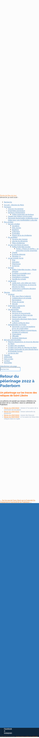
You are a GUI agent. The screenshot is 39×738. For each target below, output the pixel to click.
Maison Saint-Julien (19, 317)
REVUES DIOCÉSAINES (12, 340)
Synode (11, 268)
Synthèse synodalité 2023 (21, 273)
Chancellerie (16, 334)
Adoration (15, 262)
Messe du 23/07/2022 (11, 408)
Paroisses (7, 207)
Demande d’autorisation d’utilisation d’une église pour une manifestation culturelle (23, 219)
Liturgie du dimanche (20, 241)
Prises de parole (18, 302)
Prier (13, 260)
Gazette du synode (19, 279)
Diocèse (7, 292)
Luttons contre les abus (20, 323)
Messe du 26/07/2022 (11, 417)
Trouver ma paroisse (15, 209)
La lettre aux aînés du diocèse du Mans (22, 347)
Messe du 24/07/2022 (11, 411)
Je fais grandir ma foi (15, 258)
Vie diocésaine (13, 309)
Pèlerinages (16, 264)
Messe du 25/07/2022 (11, 415)
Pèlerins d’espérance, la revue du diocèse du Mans (24, 286)
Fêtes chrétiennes (18, 243)
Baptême (15, 230)
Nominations (16, 300)
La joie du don (13, 353)
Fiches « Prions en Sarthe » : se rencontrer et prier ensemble (27, 250)
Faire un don (8, 359)
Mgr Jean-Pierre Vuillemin (21, 296)
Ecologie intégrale (18, 254)
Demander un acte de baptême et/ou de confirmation (23, 327)
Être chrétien (8, 222)
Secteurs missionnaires (16, 213)
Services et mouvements (21, 313)
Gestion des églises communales (20, 216)
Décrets (15, 304)
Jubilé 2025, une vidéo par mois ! (24, 283)
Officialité (15, 336)
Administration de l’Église (17, 325)
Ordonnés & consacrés (16, 306)
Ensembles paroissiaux (16, 211)
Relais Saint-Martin (19, 275)
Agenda (7, 355)
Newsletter (8, 363)
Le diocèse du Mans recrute (22, 315)
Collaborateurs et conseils (21, 298)
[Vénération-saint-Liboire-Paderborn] (15, 436)
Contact (7, 361)
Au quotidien (12, 237)
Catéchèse (16, 232)
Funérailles (16, 233)
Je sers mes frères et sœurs (18, 245)
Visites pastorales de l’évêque (23, 214)
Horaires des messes (20, 239)
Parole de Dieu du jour (8, 195)
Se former (15, 266)
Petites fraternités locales (21, 247)
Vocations (15, 226)
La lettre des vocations (16, 346)
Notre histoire (17, 311)
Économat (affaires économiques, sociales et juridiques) (24, 331)
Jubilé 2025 (12, 281)
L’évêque (11, 294)
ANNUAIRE (16, 308)
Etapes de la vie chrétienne (22, 235)
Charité (14, 252)
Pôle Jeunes (16, 228)
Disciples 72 (16, 256)
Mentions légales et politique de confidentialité (27, 736)
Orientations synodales (20, 277)
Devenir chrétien (14, 224)
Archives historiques (19, 338)
